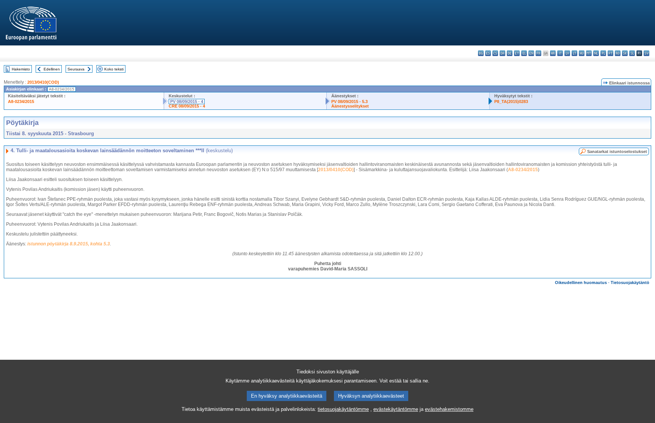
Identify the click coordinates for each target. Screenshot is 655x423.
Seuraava (76, 69)
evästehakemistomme (449, 409)
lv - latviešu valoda (567, 53)
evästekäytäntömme (395, 409)
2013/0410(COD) (43, 82)
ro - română (618, 53)
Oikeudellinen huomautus (581, 282)
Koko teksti (114, 69)
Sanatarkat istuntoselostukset (617, 151)
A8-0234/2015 (21, 101)
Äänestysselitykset (350, 106)
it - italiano (560, 53)
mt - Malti (589, 53)
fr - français (538, 53)
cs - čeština (495, 53)
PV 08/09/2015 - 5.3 (349, 101)
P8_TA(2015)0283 (511, 101)
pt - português (610, 53)
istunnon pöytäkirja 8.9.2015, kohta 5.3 (68, 244)
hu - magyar (581, 53)
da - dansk (502, 53)
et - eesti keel (517, 53)
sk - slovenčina (625, 53)
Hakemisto (21, 69)
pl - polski (603, 53)
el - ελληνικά (524, 53)
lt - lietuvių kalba (574, 53)
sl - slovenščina (632, 53)
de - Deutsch (509, 53)
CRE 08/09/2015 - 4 (187, 106)
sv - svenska (646, 53)
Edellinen (52, 69)
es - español (488, 53)
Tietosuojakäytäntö (630, 282)
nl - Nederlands (596, 53)
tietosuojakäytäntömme (343, 409)
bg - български (481, 53)
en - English (531, 53)
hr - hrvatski (553, 53)
